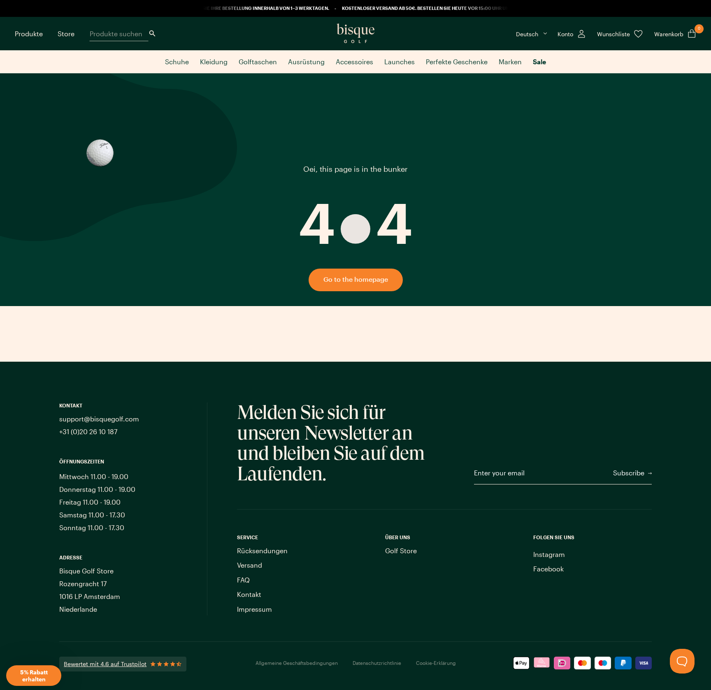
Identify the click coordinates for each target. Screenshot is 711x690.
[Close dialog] (476, 266)
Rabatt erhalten (400, 384)
